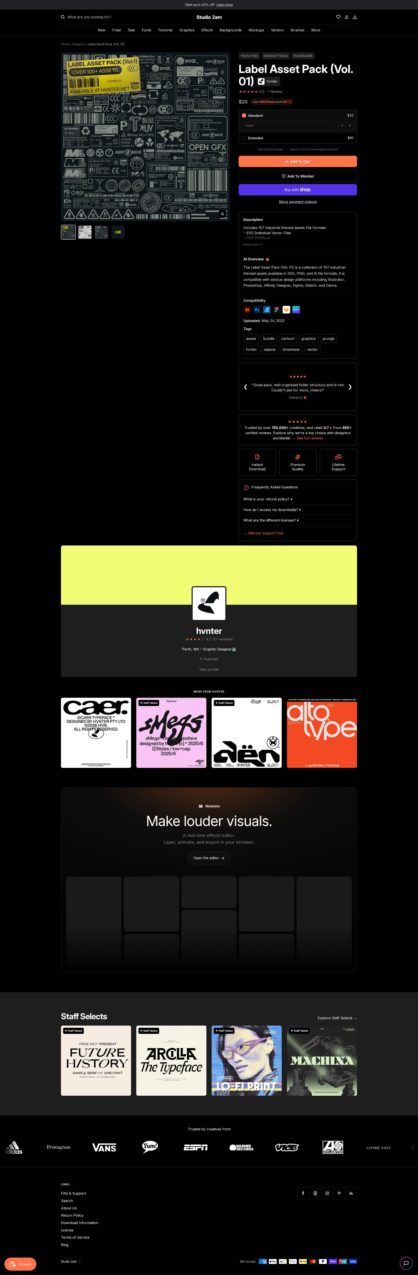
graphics (309, 338)
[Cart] (355, 17)
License (67, 1230)
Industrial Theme (276, 56)
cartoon (288, 338)
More (315, 30)
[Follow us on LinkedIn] (351, 1193)
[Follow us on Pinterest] (339, 1193)
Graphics (187, 30)
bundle (269, 338)
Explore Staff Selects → (337, 1018)
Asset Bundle (303, 56)
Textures (165, 30)
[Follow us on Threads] (315, 1193)
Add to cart (300, 161)
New (101, 30)
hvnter (251, 349)
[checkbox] (298, 115)
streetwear (291, 349)
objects (270, 349)
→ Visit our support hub (263, 533)
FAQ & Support (73, 1193)
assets (251, 338)
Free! (116, 30)
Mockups (256, 30)
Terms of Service (75, 1237)
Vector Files (249, 56)
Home (65, 44)
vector (312, 349)
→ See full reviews (307, 438)
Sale (131, 30)
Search (67, 1201)
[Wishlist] (338, 17)
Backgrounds (231, 30)
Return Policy (72, 1215)
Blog (64, 1245)
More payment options (298, 202)
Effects (207, 30)
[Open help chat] (406, 1263)
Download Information (79, 1223)
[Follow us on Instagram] (327, 1193)
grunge (328, 338)
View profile (209, 669)
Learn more (225, 5)
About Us (69, 1208)
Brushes (297, 30)
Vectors (277, 30)
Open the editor (208, 858)
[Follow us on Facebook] (303, 1193)
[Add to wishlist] (125, 703)
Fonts (146, 30)
